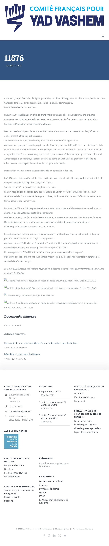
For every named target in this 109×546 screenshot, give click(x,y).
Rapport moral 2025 (51, 391)
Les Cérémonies (12, 476)
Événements (80, 400)
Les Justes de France (14, 465)
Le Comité (79, 393)
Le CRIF (42, 492)
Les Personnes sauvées (15, 472)
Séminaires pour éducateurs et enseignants (19, 492)
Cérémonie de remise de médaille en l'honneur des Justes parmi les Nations (41, 342)
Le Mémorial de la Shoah (51, 481)
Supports (8, 500)
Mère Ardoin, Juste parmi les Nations (22, 354)
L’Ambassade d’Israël (49, 488)
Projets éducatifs (12, 497)
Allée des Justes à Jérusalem (87, 428)
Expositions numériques (86, 432)
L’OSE (42, 496)
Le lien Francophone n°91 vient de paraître (53, 403)
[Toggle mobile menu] (103, 35)
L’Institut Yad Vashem (84, 397)
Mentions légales (62, 529)
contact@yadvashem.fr (20, 411)
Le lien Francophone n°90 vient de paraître (53, 416)
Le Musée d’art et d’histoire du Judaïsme (54, 501)
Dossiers (8, 469)
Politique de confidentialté (83, 529)
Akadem (43, 485)
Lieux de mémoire (83, 420)
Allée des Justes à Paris (85, 424)
